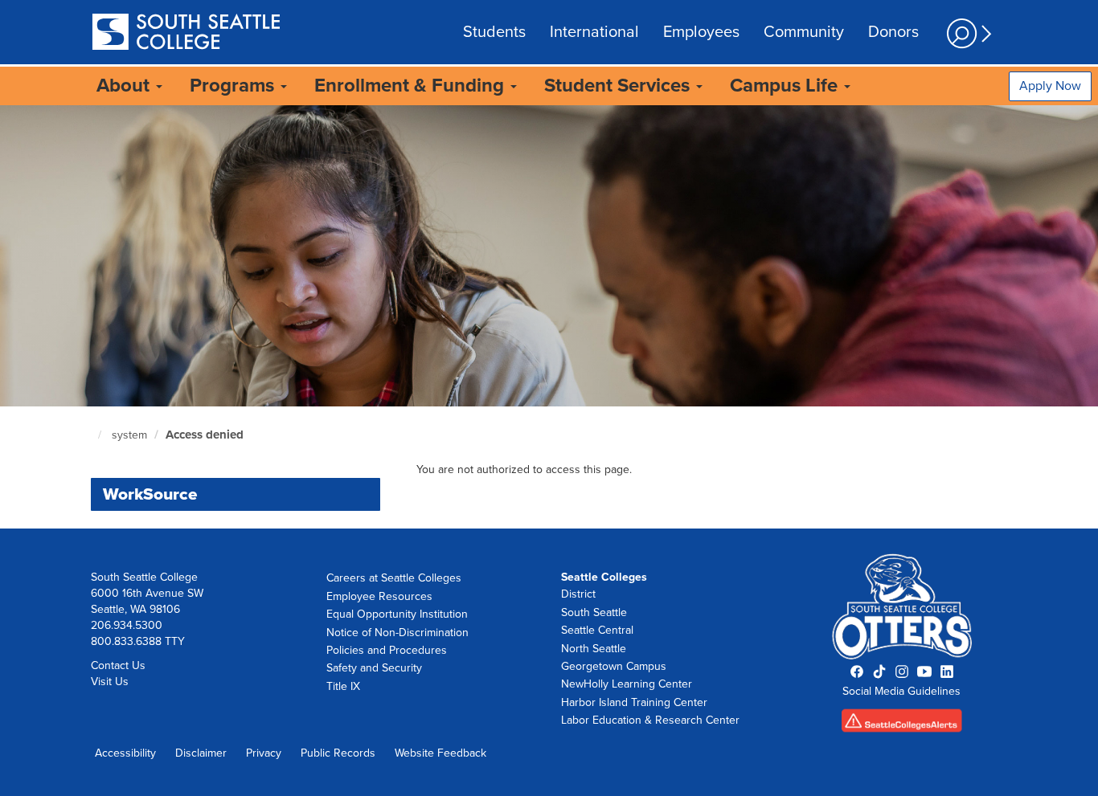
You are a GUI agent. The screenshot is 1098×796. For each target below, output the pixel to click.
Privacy (263, 753)
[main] (549, 317)
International (594, 32)
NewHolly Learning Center (626, 684)
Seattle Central (597, 630)
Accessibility (125, 753)
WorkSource (150, 494)
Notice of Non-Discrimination (397, 632)
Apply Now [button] (1050, 86)
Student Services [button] (619, 85)
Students (494, 32)
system (129, 435)
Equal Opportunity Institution (397, 614)
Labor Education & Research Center (650, 720)
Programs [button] (234, 85)
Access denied (205, 434)
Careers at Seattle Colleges (393, 578)
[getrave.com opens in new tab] (902, 726)
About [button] (125, 85)
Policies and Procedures (386, 650)
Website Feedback (440, 753)
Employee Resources (379, 596)
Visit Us (110, 681)
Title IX (343, 686)
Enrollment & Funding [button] (411, 85)
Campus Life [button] (786, 85)
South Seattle (594, 612)
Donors (893, 32)
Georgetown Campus (613, 666)
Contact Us (118, 665)
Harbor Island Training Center (634, 702)
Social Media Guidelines (901, 691)
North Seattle (593, 648)
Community (804, 32)
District (578, 594)
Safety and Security (374, 668)
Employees (701, 32)
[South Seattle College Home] (186, 33)
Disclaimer (201, 753)
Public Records (338, 753)
